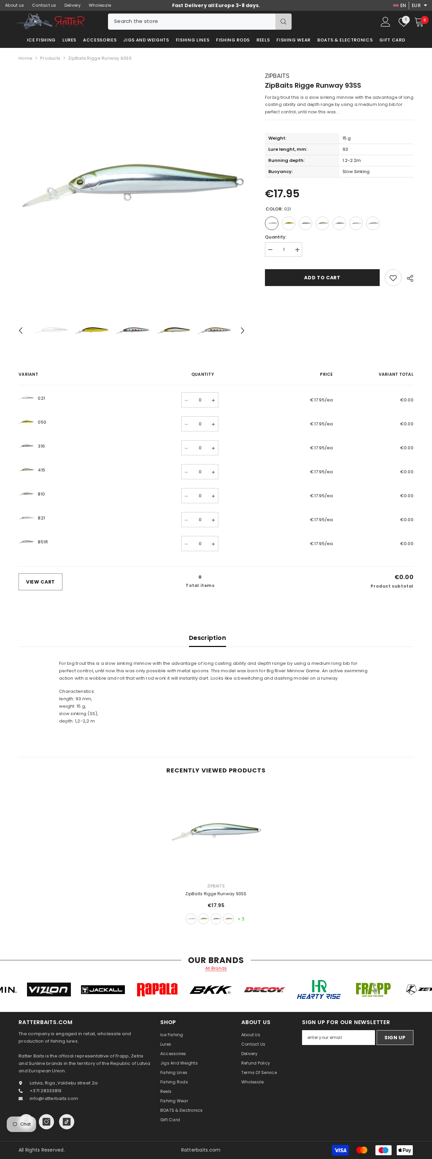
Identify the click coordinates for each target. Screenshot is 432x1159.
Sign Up (395, 1037)
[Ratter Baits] (74, 989)
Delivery (72, 5)
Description (207, 637)
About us (14, 5)
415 (228, 918)
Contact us (44, 5)
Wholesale (100, 5)
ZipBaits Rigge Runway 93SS (215, 894)
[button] (21, 331)
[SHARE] (407, 278)
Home (25, 58)
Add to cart (322, 278)
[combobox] (191, 21)
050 (203, 918)
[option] (132, 185)
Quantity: (276, 237)
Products (50, 58)
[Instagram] (46, 1121)
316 (216, 918)
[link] (393, 278)
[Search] (200, 21)
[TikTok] (66, 1121)
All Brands (216, 968)
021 (191, 918)
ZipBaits (277, 76)
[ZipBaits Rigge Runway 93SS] (216, 831)
